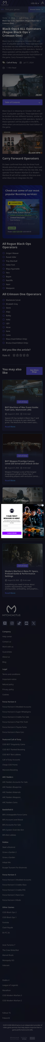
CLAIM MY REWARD (12, 533)
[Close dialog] (42, 505)
